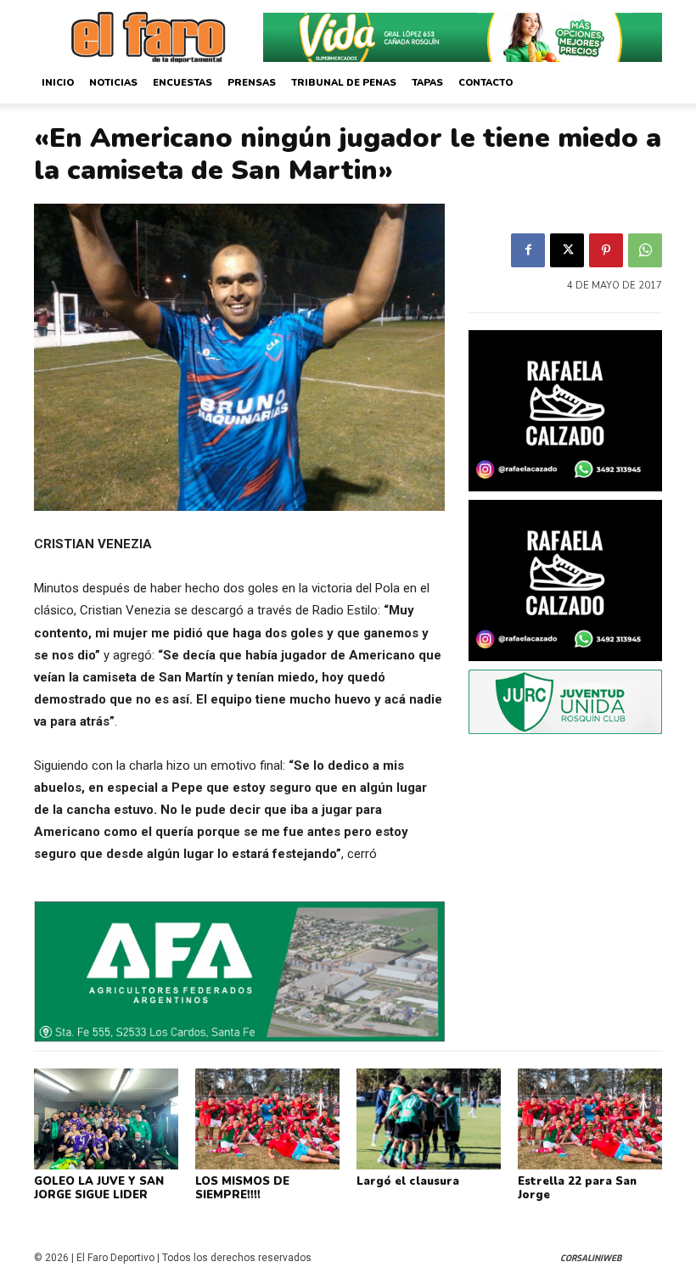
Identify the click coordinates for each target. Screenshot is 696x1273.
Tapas (427, 82)
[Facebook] (528, 250)
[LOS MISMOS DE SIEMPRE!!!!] (267, 1118)
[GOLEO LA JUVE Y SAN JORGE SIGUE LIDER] (106, 1118)
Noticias (113, 82)
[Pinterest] (606, 250)
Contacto (485, 82)
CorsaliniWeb (590, 1258)
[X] (567, 250)
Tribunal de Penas (343, 82)
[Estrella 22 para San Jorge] (590, 1118)
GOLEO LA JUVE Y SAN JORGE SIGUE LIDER (99, 1188)
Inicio (58, 82)
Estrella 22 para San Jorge (577, 1188)
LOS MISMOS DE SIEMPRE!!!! (242, 1188)
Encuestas (182, 82)
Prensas (251, 82)
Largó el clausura (407, 1181)
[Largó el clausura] (428, 1118)
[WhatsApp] (645, 250)
